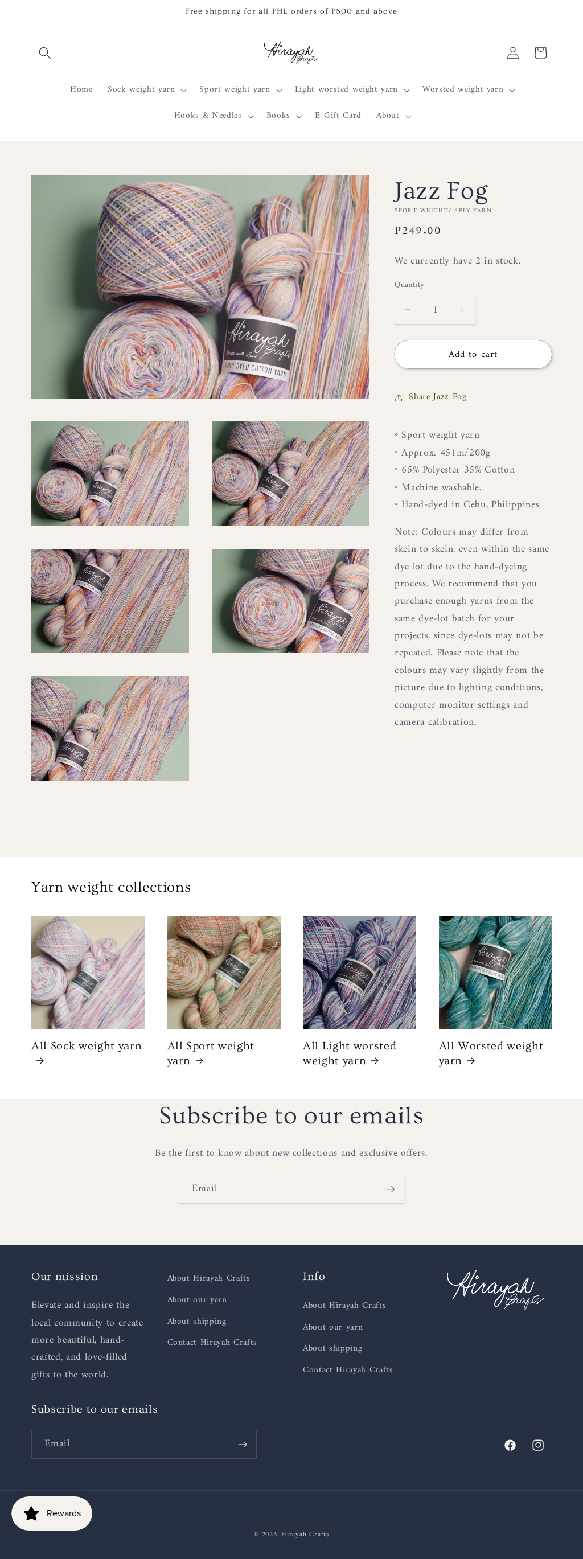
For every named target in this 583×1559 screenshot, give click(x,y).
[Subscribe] (390, 1189)
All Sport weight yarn (211, 1053)
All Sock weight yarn (86, 1046)
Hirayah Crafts (305, 1534)
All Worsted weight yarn (491, 1053)
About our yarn (197, 1300)
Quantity (410, 286)
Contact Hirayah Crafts (212, 1343)
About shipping (197, 1322)
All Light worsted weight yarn (349, 1053)
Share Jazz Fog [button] (437, 397)
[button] (45, 53)
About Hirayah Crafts (209, 1278)
